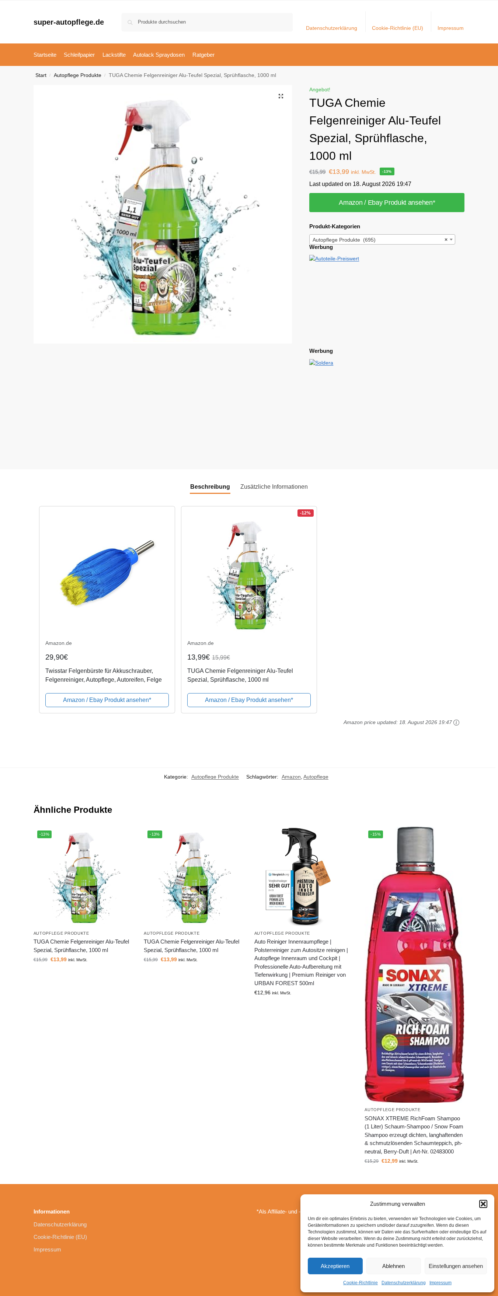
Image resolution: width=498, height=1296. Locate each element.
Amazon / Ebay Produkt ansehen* (387, 202)
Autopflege (315, 777)
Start (40, 75)
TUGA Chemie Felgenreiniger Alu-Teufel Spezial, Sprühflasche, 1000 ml (81, 945)
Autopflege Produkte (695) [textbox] (380, 240)
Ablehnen (393, 1266)
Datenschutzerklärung (404, 1282)
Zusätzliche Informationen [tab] (274, 487)
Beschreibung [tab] (210, 487)
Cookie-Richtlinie (360, 1282)
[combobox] (382, 239)
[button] (483, 1204)
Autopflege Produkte (77, 75)
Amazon (291, 777)
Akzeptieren (335, 1266)
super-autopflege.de (69, 22)
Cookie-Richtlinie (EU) (397, 28)
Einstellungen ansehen (456, 1266)
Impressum (440, 1282)
